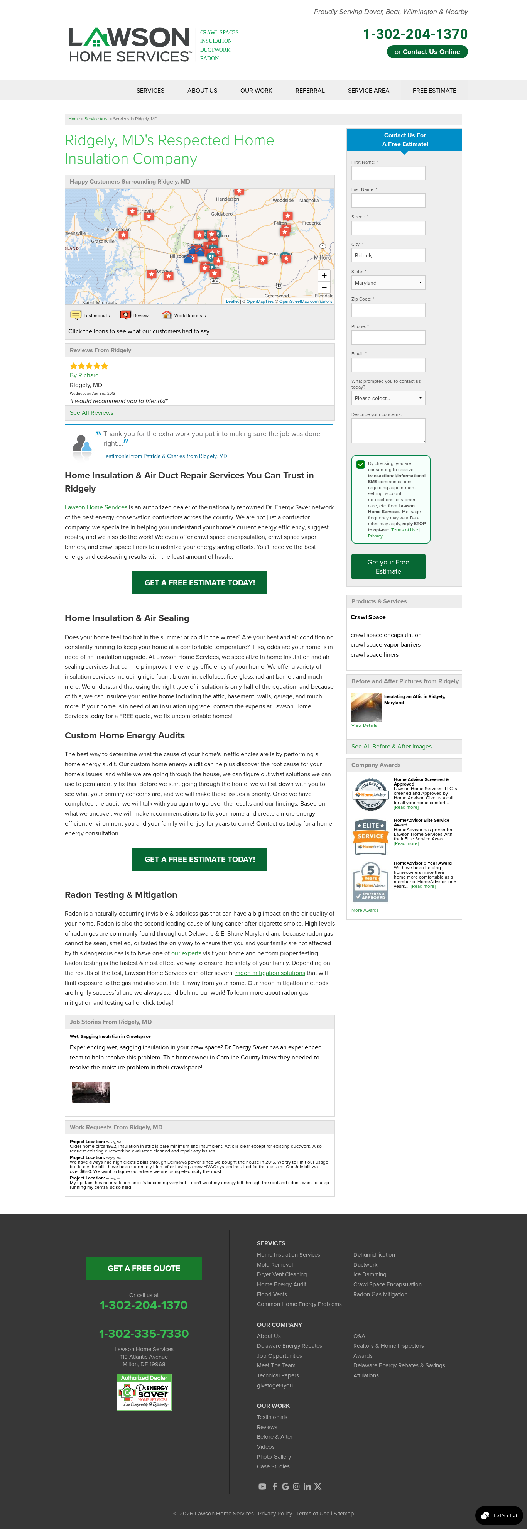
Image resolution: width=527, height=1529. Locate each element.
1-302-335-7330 (144, 1333)
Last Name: (364, 189)
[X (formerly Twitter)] (318, 1486)
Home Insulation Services (288, 1254)
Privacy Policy (275, 1513)
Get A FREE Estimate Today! (200, 582)
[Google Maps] (285, 1486)
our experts (186, 953)
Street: (359, 217)
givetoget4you (275, 1385)
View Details (364, 725)
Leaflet (232, 301)
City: (357, 244)
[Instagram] (296, 1486)
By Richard (84, 375)
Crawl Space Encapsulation (387, 1284)
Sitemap (344, 1513)
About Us (202, 90)
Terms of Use (404, 529)
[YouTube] (262, 1486)
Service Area (369, 90)
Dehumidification (374, 1254)
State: (358, 271)
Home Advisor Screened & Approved (421, 781)
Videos (266, 1447)
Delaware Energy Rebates (289, 1345)
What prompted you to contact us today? (386, 384)
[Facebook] (274, 1486)
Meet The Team (276, 1365)
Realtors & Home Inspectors (388, 1345)
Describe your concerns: (376, 414)
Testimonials (272, 1417)
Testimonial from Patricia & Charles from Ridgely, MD (165, 456)
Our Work (256, 90)
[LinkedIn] (307, 1486)
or (427, 52)
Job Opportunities (279, 1356)
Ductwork (365, 1264)
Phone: (360, 326)
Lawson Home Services (96, 507)
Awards (363, 1356)
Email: (359, 353)
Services (150, 90)
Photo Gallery (274, 1457)
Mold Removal (275, 1264)
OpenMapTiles (260, 301)
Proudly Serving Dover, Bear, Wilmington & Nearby (391, 12)
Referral (310, 90)
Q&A (359, 1336)
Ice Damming (370, 1274)
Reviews (267, 1427)
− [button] (324, 287)
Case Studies (273, 1466)
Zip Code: (362, 299)
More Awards (365, 910)
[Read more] (406, 807)
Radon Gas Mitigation (380, 1294)
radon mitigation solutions (270, 972)
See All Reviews (91, 412)
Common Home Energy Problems (299, 1304)
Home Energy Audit (281, 1284)
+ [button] (324, 275)
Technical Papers (278, 1375)
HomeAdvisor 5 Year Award (423, 863)
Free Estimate (434, 90)
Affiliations (366, 1375)
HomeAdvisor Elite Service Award (421, 822)
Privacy (375, 535)
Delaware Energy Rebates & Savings (399, 1365)
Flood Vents (272, 1294)
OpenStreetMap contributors (306, 301)
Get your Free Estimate (388, 566)
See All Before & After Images (391, 746)
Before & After (274, 1437)
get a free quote (144, 1268)
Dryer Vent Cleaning (282, 1274)
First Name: (364, 162)
